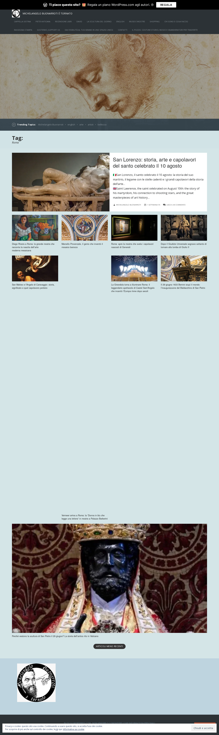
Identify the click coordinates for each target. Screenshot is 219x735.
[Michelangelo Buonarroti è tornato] (109, 76)
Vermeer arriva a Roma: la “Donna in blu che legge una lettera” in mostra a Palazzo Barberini (85, 517)
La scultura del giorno (99, 21)
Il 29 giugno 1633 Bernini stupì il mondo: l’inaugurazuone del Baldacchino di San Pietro (183, 286)
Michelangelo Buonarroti (50, 124)
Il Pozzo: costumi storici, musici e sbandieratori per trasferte (165, 30)
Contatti (122, 30)
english (120, 21)
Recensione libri (63, 21)
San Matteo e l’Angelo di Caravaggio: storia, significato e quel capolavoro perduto (33, 286)
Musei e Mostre (137, 21)
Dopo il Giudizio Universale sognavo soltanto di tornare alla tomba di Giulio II (184, 245)
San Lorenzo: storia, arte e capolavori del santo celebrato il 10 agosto (154, 162)
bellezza (102, 124)
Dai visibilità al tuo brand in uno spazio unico (89, 30)
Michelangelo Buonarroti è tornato (47, 13)
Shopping (155, 21)
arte (81, 124)
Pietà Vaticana (43, 21)
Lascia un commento (176, 205)
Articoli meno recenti (109, 646)
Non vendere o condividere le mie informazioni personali (123, 723)
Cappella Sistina (22, 21)
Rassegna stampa (23, 30)
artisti (90, 124)
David (79, 21)
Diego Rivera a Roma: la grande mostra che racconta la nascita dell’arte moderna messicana (33, 247)
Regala (166, 4)
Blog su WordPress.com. (77, 723)
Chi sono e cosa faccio (176, 21)
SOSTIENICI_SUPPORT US (48, 30)
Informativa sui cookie (73, 729)
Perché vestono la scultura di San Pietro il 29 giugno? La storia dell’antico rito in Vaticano (55, 636)
